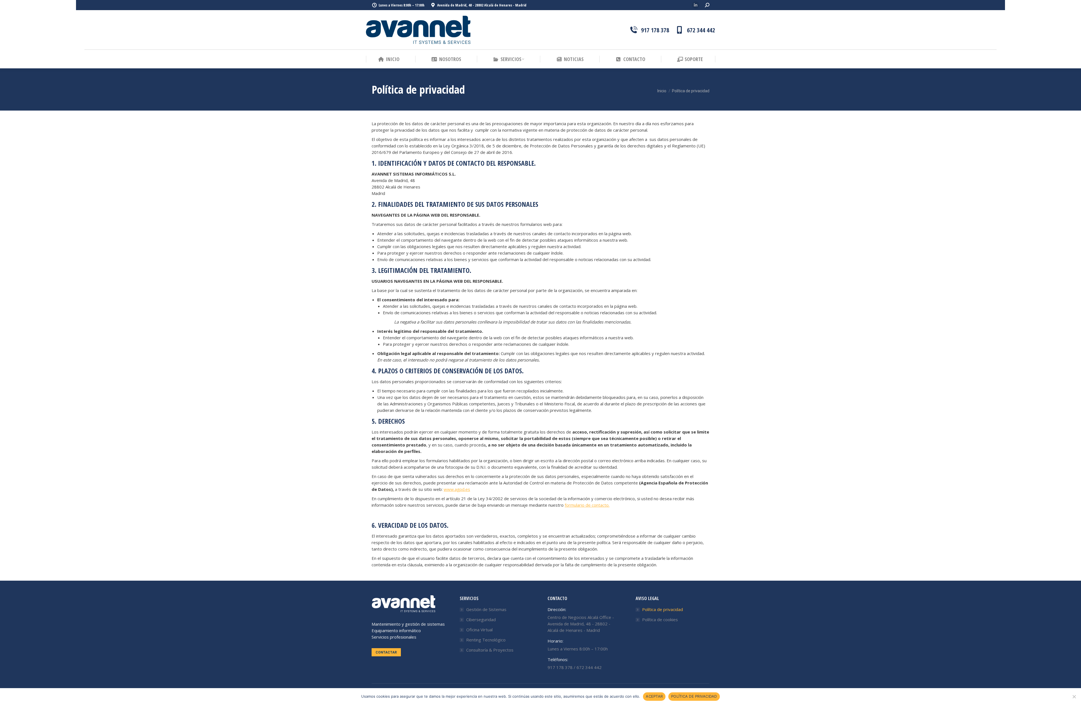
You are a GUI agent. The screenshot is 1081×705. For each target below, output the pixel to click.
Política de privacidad (662, 609)
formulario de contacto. (587, 505)
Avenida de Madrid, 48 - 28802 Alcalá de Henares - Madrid (481, 5)
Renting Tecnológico (486, 640)
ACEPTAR (654, 696)
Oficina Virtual (479, 629)
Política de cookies (660, 619)
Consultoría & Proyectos (489, 650)
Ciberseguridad (481, 619)
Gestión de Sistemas (486, 609)
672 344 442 (701, 30)
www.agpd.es (457, 489)
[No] (1074, 696)
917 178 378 (655, 30)
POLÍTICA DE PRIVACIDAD (694, 696)
